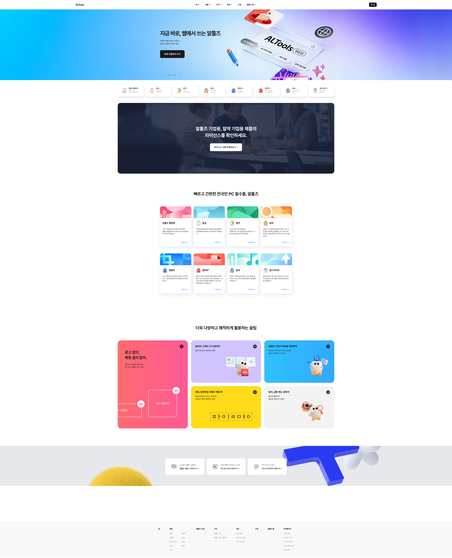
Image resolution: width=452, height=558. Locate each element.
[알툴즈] (79, 4)
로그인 (373, 5)
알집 (171, 533)
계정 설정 (287, 550)
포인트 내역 (288, 538)
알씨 (183, 538)
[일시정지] (175, 75)
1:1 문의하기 (240, 542)
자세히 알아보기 (171, 54)
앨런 (183, 546)
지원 (228, 5)
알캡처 (172, 538)
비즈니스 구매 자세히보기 (225, 147)
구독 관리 (287, 533)
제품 (207, 5)
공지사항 (239, 533)
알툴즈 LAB (200, 529)
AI (196, 5)
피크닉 (172, 546)
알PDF (184, 533)
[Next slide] (181, 75)
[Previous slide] (162, 75)
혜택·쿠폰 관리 (289, 546)
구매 (239, 5)
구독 (217, 5)
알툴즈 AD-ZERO (220, 538)
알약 (171, 550)
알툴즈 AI (217, 533)
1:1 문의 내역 (288, 542)
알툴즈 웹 (250, 5)
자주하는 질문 (241, 538)
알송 (183, 542)
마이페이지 (287, 529)
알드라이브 (173, 542)
